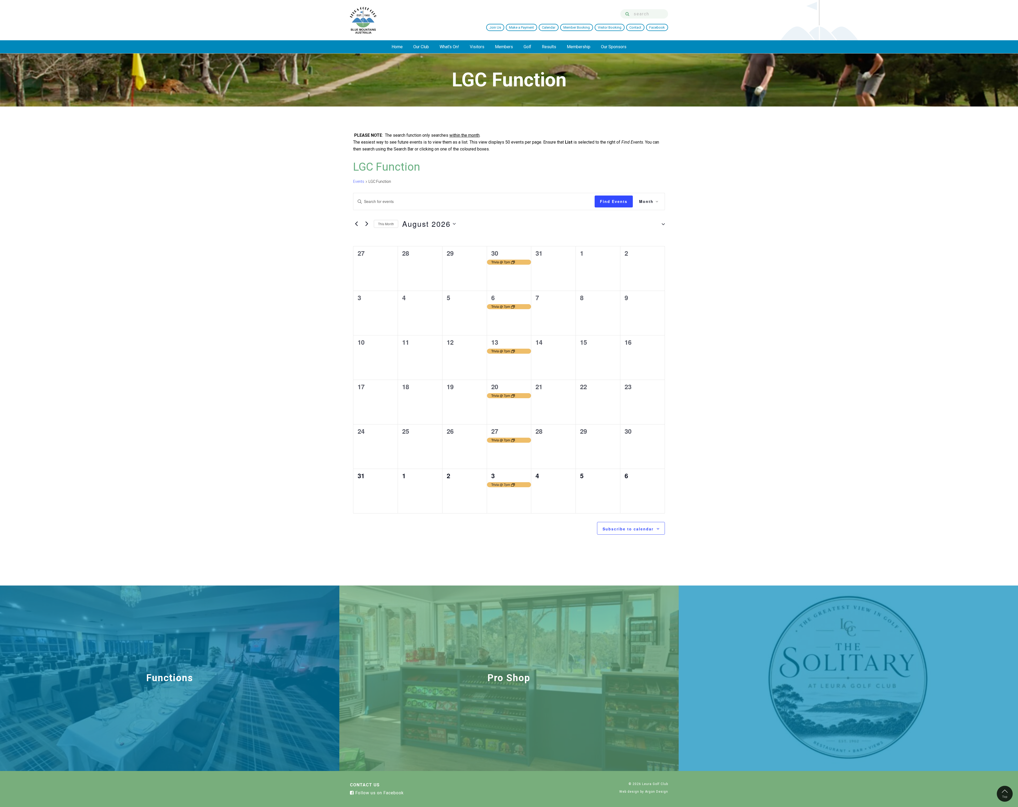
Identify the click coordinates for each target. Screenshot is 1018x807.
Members (504, 46)
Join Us (495, 27)
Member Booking (576, 27)
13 (494, 342)
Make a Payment (521, 27)
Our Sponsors (613, 46)
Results (549, 46)
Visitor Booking (609, 27)
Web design (629, 791)
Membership (578, 46)
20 (494, 386)
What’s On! (449, 46)
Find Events (614, 201)
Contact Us (365, 784)
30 (494, 253)
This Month (386, 223)
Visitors (477, 46)
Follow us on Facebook (379, 792)
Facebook (657, 27)
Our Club (421, 46)
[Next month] (366, 224)
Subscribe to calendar (628, 528)
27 (494, 431)
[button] (661, 223)
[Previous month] (356, 224)
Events (358, 181)
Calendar (548, 27)
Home (397, 46)
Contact (635, 27)
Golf (527, 46)
